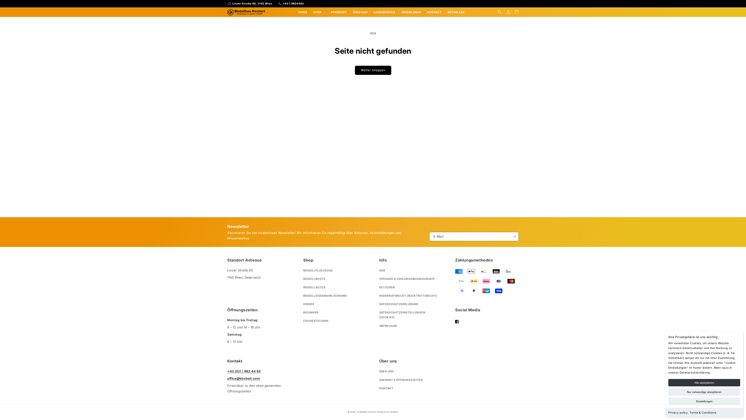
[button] (319, 12)
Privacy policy (678, 412)
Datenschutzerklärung (399, 304)
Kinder (308, 304)
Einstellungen (704, 401)
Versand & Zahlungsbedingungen (406, 278)
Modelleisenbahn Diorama (325, 295)
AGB (382, 270)
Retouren (387, 287)
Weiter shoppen (373, 70)
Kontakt (386, 388)
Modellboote (314, 278)
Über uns (386, 371)
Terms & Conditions (703, 412)
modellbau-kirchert (367, 412)
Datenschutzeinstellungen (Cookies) (402, 315)
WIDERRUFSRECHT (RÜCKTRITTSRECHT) (408, 295)
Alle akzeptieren (704, 382)
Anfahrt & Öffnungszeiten (401, 380)
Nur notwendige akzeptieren (704, 392)
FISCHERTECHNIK (316, 320)
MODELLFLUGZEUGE (318, 270)
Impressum (388, 325)
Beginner (310, 312)
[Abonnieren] (514, 236)
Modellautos (314, 287)
